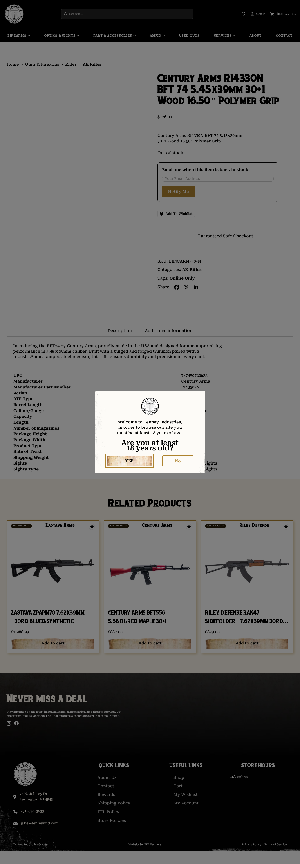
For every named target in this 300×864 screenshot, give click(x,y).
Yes (129, 460)
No (178, 461)
